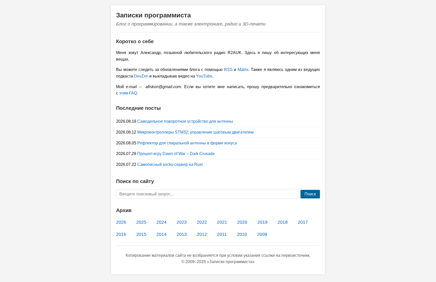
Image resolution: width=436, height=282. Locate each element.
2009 (262, 234)
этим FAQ (128, 93)
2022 (202, 222)
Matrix (243, 69)
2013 (182, 234)
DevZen (141, 76)
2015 (141, 234)
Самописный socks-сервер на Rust (170, 164)
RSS (228, 69)
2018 (283, 222)
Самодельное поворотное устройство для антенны (185, 121)
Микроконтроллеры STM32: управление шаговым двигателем (195, 132)
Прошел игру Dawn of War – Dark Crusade (176, 153)
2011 (222, 234)
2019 (262, 222)
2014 (161, 234)
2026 (121, 222)
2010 (242, 234)
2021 (222, 222)
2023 (182, 222)
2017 (303, 222)
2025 (141, 222)
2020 (242, 222)
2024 (161, 222)
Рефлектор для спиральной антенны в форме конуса (187, 143)
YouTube (204, 76)
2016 (121, 234)
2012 (202, 234)
